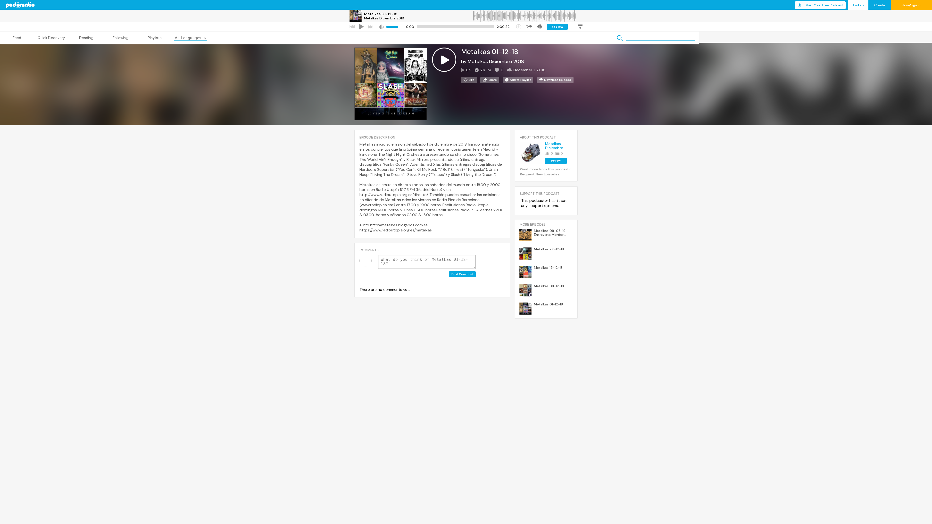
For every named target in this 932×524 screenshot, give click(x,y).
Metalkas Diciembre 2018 (384, 18)
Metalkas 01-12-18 (380, 13)
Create (879, 5)
